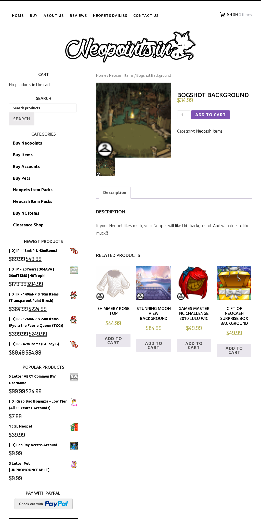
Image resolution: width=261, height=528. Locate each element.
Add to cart (210, 114)
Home (18, 16)
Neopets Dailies (110, 16)
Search (21, 119)
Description (114, 192)
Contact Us (146, 16)
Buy (33, 16)
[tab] (114, 193)
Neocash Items (121, 75)
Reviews (78, 16)
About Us (54, 16)
